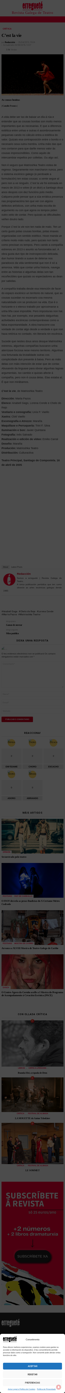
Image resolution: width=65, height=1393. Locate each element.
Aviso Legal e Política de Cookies (21, 1389)
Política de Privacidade (46, 1389)
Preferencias (32, 1382)
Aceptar (32, 1366)
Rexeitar (32, 1374)
